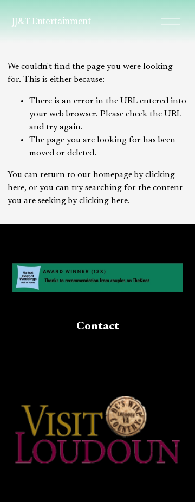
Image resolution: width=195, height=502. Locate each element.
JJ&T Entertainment (51, 21)
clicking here (103, 201)
